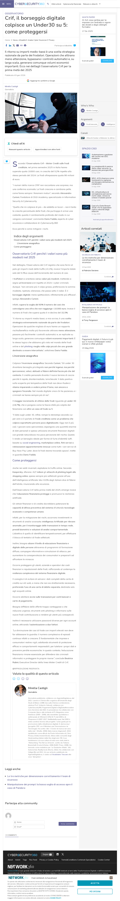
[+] (48, 822)
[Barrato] (25, 822)
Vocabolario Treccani (60, 754)
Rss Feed (33, 865)
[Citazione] (35, 822)
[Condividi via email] (17, 45)
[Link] (42, 822)
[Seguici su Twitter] (62, 860)
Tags (25, 865)
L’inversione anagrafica (28, 243)
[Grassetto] (15, 822)
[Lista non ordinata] (32, 822)
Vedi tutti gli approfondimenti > (103, 220)
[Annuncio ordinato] (28, 822)
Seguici (46, 860)
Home (7, 40)
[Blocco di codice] (38, 822)
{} (45, 822)
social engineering (31, 442)
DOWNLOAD (107, 61)
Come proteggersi (22, 246)
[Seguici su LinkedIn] (57, 860)
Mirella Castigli (11, 86)
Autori (17, 865)
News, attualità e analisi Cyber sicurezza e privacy (33, 40)
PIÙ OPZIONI (95, 891)
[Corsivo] (19, 822)
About (10, 865)
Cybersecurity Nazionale (72, 4)
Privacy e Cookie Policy (49, 865)
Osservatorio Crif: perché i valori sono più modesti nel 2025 (43, 240)
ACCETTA (95, 883)
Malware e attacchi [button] (90, 4)
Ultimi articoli (56, 4)
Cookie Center (104, 865)
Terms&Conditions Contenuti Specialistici (78, 865)
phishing (28, 346)
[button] (7, 4)
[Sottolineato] (22, 822)
